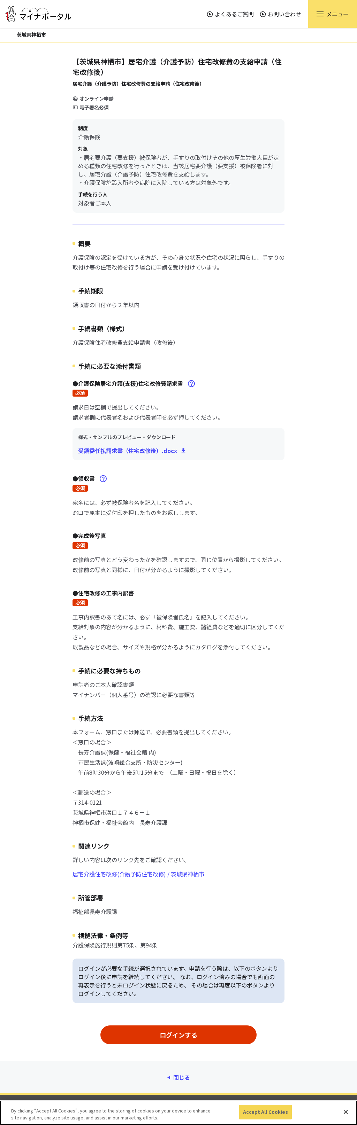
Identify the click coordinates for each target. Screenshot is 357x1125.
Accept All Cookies (265, 1112)
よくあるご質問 (234, 14)
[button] (332, 14)
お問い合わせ (284, 14)
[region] (178, 1112)
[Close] (346, 1111)
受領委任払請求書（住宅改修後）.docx (127, 450)
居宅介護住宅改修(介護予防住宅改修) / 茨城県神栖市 (138, 874)
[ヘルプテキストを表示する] (191, 384)
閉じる (181, 1077)
